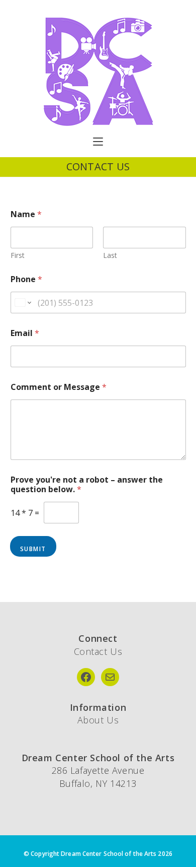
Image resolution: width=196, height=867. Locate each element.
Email (25, 333)
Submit (33, 549)
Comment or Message (59, 387)
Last (110, 255)
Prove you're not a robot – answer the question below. (87, 484)
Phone (26, 279)
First (18, 255)
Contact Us (98, 651)
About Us (98, 720)
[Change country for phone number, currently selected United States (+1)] (22, 302)
